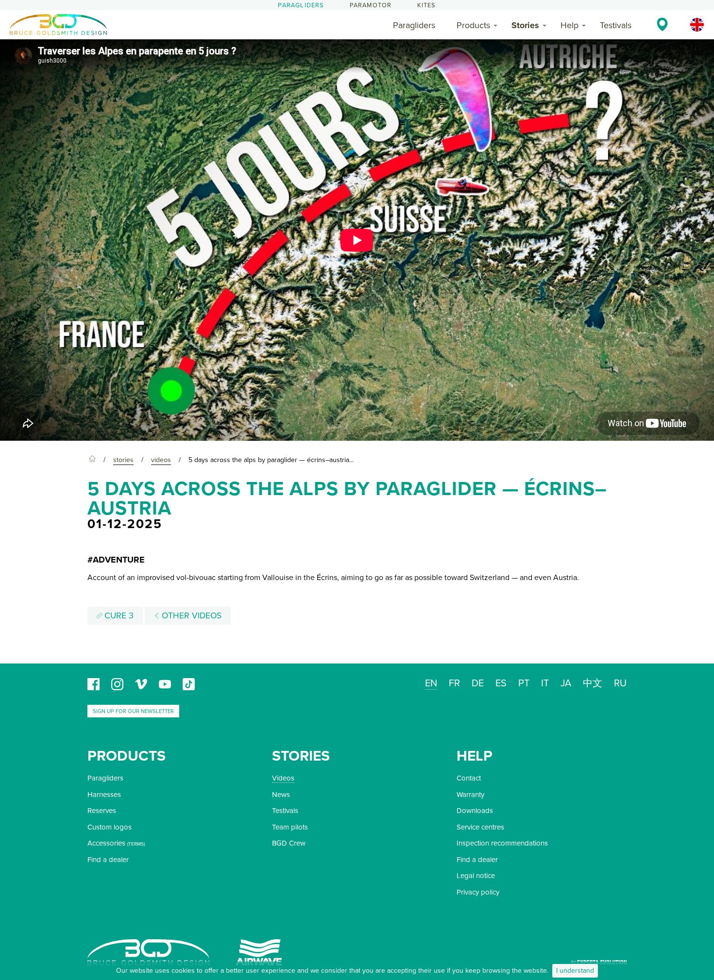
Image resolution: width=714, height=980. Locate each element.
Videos (283, 778)
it (545, 683)
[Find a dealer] (662, 24)
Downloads (475, 810)
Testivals (615, 25)
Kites (426, 5)
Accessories (106, 843)
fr (454, 683)
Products (473, 25)
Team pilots (290, 827)
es (501, 683)
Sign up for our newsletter (133, 711)
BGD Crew (289, 843)
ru (620, 683)
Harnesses (104, 794)
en (431, 683)
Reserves (101, 810)
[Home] (92, 460)
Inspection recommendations (502, 843)
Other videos (190, 616)
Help (569, 25)
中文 (592, 683)
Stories (525, 25)
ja (566, 683)
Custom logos (109, 827)
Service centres (480, 827)
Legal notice (476, 875)
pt (523, 683)
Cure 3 (118, 616)
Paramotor (371, 5)
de (478, 683)
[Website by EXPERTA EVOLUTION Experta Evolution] (599, 959)
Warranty (470, 794)
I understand (575, 970)
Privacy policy (478, 892)
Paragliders (301, 5)
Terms (136, 844)
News (281, 794)
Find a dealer (108, 859)
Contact (469, 778)
